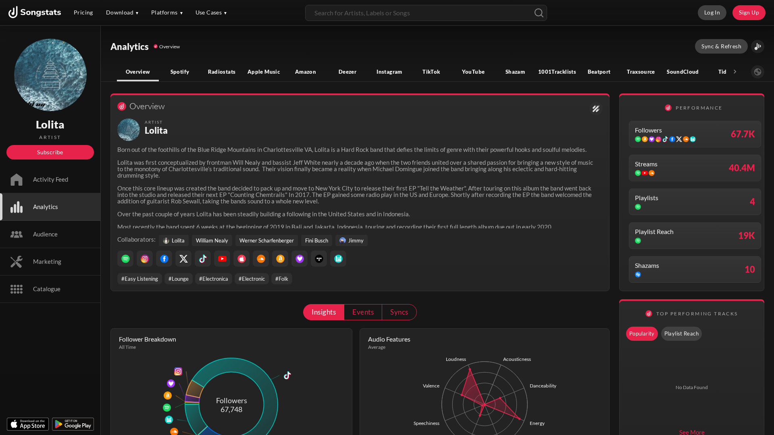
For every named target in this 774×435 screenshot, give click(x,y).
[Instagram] (145, 259)
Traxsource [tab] (641, 71)
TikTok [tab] (431, 71)
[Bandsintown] (338, 259)
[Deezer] (299, 259)
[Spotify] (125, 259)
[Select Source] (757, 72)
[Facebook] (164, 259)
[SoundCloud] (261, 259)
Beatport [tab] (599, 71)
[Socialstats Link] (596, 108)
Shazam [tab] (515, 71)
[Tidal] (319, 259)
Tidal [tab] (725, 71)
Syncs (399, 312)
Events (363, 312)
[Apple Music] (241, 259)
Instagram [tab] (389, 71)
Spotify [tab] (180, 71)
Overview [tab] (138, 71)
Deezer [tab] (347, 71)
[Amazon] (280, 259)
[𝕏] (183, 259)
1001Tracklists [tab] (557, 71)
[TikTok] (203, 259)
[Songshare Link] (757, 46)
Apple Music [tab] (264, 71)
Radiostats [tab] (222, 71)
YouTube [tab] (473, 71)
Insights (324, 312)
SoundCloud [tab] (683, 71)
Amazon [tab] (305, 71)
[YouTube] (222, 259)
